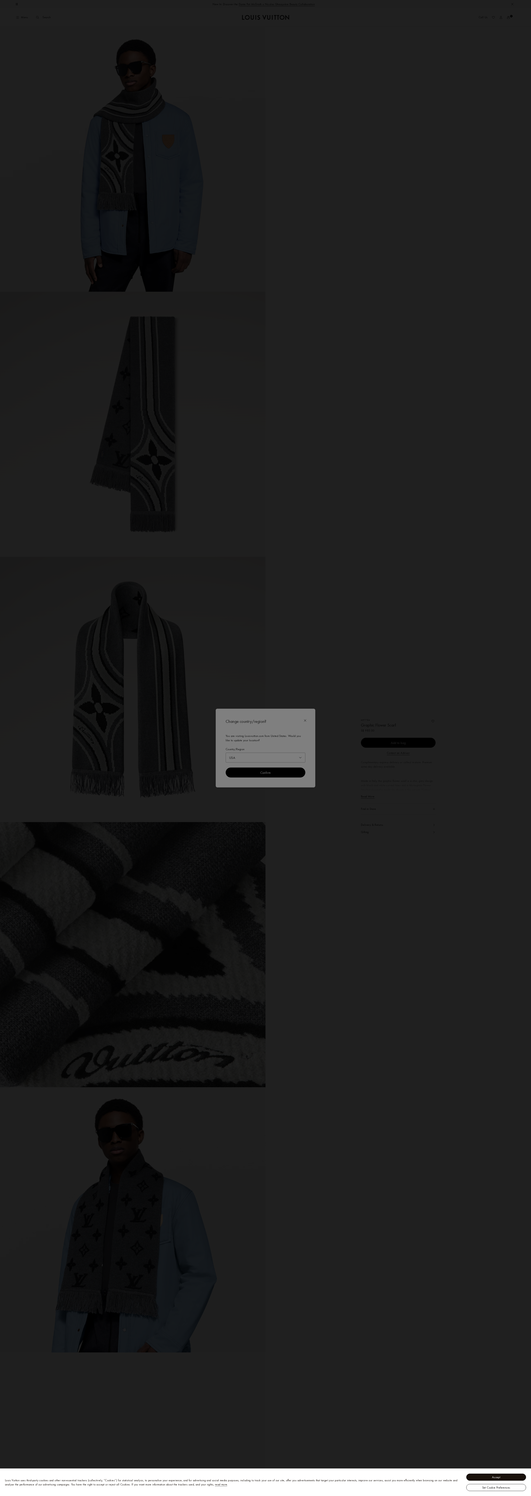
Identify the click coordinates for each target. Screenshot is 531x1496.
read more (221, 1484)
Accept (496, 1477)
